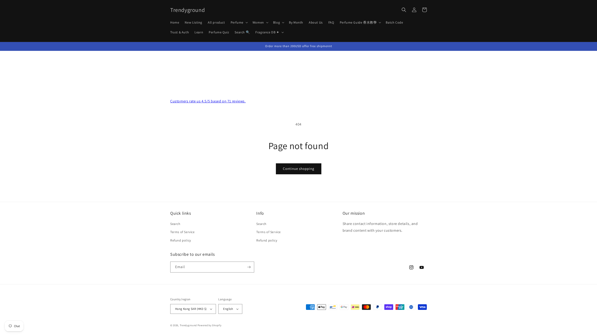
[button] (239, 22)
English (228, 309)
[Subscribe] (249, 267)
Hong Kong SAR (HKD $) (191, 309)
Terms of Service (182, 232)
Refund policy (180, 240)
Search (175, 224)
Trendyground (188, 325)
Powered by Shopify (210, 325)
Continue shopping (298, 168)
